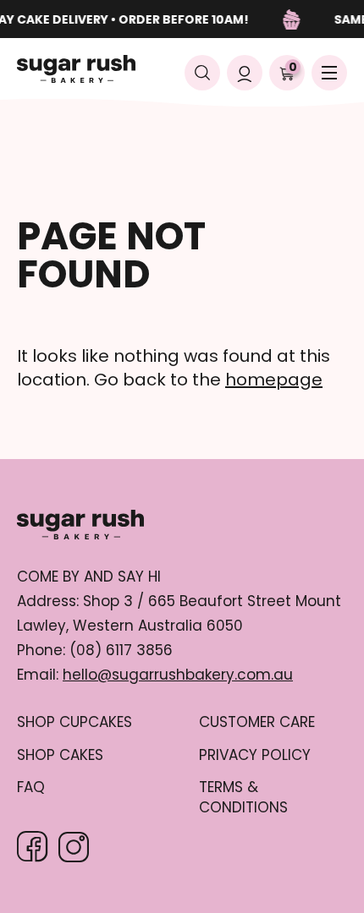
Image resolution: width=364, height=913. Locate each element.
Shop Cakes (60, 755)
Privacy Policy (255, 755)
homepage (274, 379)
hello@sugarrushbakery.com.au (178, 674)
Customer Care (257, 722)
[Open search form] (202, 72)
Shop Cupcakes (74, 722)
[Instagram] (73, 847)
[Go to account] (244, 72)
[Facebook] (32, 846)
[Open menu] (329, 72)
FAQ (31, 787)
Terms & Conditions (243, 797)
